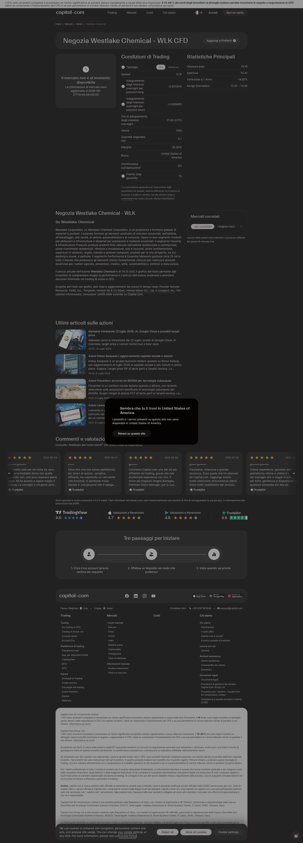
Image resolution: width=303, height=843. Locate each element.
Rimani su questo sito (131, 433)
